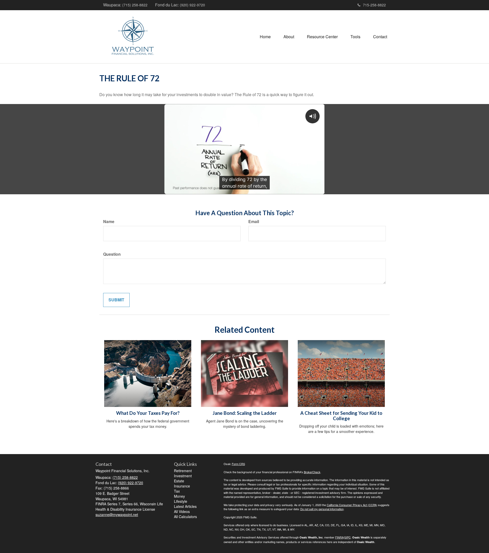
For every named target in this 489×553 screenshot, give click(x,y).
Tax (177, 491)
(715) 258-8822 (134, 4)
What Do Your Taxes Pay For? (148, 413)
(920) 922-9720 (192, 4)
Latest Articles (185, 506)
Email (253, 221)
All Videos (182, 511)
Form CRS (238, 464)
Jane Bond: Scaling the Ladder (245, 413)
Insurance (182, 485)
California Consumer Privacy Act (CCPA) (352, 505)
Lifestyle (180, 501)
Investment (183, 475)
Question (112, 254)
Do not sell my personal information (322, 509)
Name (108, 221)
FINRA (339, 537)
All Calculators (185, 516)
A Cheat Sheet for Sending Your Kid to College (341, 415)
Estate (179, 480)
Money (179, 496)
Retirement (183, 470)
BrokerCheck (312, 472)
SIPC (347, 537)
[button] (289, 36)
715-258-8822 (374, 4)
